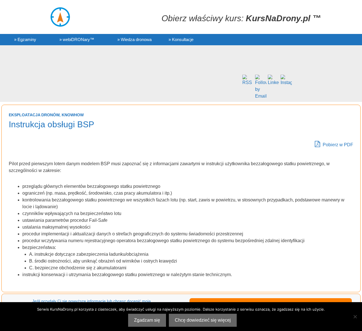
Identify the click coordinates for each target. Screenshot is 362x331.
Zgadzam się (147, 320)
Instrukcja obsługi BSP (51, 124)
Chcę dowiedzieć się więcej (203, 320)
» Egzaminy (25, 39)
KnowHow (73, 115)
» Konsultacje (181, 39)
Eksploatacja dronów (34, 115)
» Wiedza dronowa (134, 39)
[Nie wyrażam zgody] (355, 316)
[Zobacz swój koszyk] (281, 39)
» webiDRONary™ (76, 39)
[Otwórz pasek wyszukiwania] (303, 39)
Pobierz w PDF (337, 144)
